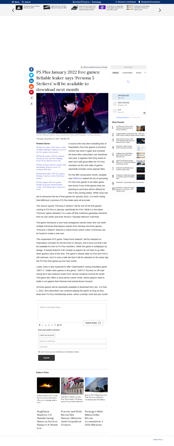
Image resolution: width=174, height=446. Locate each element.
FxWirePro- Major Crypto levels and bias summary (124, 147)
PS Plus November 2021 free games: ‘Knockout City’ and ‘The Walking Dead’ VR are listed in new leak (50, 158)
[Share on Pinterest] (31, 94)
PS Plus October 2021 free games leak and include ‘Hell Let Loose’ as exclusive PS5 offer (51, 167)
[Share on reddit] (31, 88)
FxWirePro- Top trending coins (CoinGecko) (130, 182)
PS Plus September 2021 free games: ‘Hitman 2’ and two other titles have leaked (50, 176)
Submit (46, 358)
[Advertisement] (87, 47)
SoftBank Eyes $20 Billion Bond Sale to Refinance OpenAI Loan (124, 155)
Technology (96, 2)
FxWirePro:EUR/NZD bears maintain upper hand (125, 168)
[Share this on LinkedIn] (31, 83)
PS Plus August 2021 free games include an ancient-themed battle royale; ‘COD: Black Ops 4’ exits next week (50, 185)
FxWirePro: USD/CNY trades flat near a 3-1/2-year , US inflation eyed (125, 189)
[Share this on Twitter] (31, 77)
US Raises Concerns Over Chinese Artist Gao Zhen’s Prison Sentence (124, 128)
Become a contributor (127, 2)
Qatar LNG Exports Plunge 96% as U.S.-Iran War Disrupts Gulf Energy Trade (126, 162)
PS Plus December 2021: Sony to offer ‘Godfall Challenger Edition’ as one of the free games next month (51, 149)
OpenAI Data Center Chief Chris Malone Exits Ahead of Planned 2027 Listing (125, 140)
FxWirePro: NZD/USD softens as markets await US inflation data (125, 176)
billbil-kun (77, 178)
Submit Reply (91, 323)
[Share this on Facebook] (31, 71)
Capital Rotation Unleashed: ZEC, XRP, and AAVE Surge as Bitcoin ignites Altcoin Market (130, 134)
